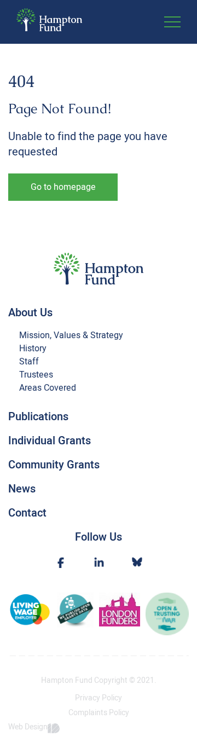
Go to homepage (63, 187)
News (22, 489)
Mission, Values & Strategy (71, 335)
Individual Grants (49, 441)
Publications (38, 417)
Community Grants (54, 465)
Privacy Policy (98, 698)
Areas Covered (47, 388)
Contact (27, 513)
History (33, 348)
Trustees (36, 374)
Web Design (28, 727)
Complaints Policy (98, 713)
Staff (29, 361)
